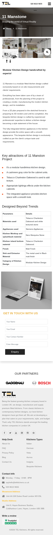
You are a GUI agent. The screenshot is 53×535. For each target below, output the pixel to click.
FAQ (4, 448)
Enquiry (15, 352)
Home (8, 28)
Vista (28, 453)
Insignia (29, 462)
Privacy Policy (8, 453)
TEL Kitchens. (21, 530)
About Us (6, 444)
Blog (4, 457)
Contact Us (7, 462)
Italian (29, 444)
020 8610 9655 (12, 487)
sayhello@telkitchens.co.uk (17, 482)
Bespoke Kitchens (34, 466)
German (30, 448)
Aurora (29, 457)
